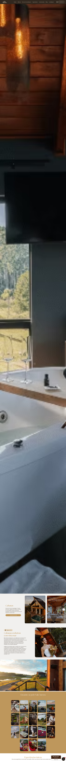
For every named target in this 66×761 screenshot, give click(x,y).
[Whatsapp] (57, 2)
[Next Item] (63, 609)
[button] (64, 690)
